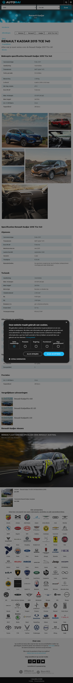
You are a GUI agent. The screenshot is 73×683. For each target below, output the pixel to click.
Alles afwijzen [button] (32, 354)
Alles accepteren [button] (53, 354)
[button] (17, 359)
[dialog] (36, 341)
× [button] (66, 322)
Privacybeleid (30, 337)
